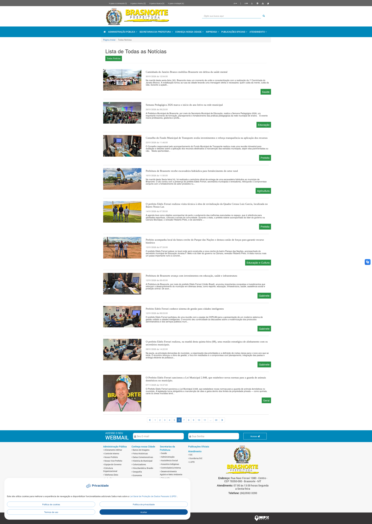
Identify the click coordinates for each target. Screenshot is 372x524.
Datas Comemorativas (142, 457)
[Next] (222, 419)
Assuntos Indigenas (170, 464)
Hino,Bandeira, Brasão (142, 468)
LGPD (192, 462)
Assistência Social (169, 460)
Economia (137, 475)
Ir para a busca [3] (156, 3)
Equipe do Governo (112, 464)
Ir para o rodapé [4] (176, 3)
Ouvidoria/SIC (195, 458)
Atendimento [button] (257, 31)
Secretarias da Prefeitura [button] (155, 31)
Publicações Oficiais (233, 31)
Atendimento (195, 451)
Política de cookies (51, 504)
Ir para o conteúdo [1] (118, 3)
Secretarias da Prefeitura (167, 448)
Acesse (254, 436)
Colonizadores (139, 464)
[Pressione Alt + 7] (263, 3)
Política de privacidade (144, 504)
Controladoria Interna (171, 467)
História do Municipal (142, 460)
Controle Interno (111, 453)
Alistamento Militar (113, 449)
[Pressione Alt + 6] (257, 3)
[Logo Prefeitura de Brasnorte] (137, 16)
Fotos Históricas (140, 453)
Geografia (137, 471)
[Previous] (150, 419)
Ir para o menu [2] (138, 3)
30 (216, 419)
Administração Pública (115, 446)
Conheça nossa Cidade (143, 446)
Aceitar (143, 512)
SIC (191, 454)
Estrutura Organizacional (110, 469)
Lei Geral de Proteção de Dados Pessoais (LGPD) (153, 496)
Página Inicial (109, 39)
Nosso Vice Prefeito (113, 460)
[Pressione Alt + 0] (268, 3)
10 (199, 419)
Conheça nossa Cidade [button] (188, 31)
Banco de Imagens (140, 449)
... (210, 419)
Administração (168, 456)
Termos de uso (51, 512)
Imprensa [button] (212, 31)
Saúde (164, 453)
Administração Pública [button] (122, 31)
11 (205, 419)
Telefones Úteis (111, 474)
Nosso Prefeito (111, 457)
